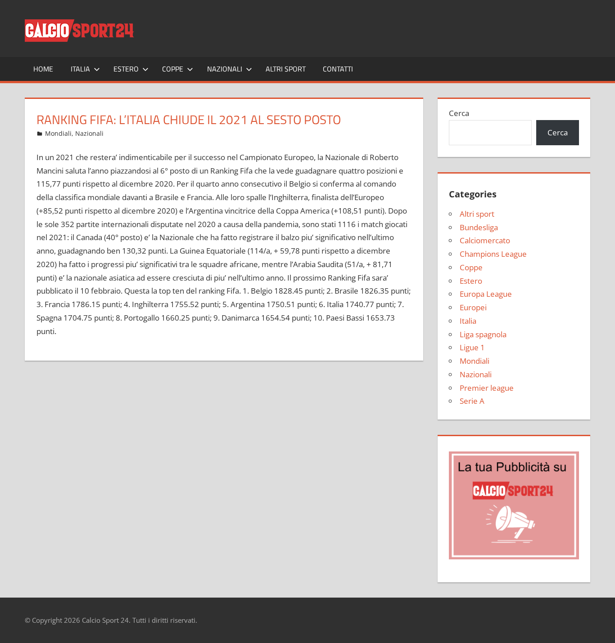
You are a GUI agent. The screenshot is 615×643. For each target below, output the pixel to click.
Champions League (493, 254)
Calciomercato (485, 240)
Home (43, 68)
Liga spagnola (483, 334)
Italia (80, 68)
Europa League (486, 294)
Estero (126, 68)
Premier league (487, 388)
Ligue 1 (472, 347)
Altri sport (286, 68)
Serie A (472, 401)
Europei (473, 307)
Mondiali (58, 133)
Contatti (338, 68)
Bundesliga (479, 227)
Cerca (459, 113)
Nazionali (224, 68)
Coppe (172, 68)
